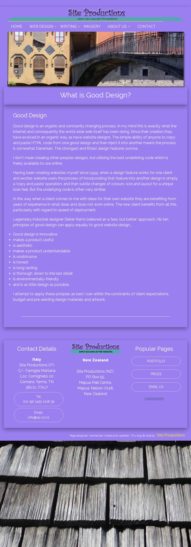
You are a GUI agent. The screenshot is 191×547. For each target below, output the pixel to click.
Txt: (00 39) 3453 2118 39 (38, 399)
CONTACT (147, 26)
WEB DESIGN (41, 26)
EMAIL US (156, 387)
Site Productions (171, 435)
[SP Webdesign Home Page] (95, 18)
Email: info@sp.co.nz (38, 415)
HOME (16, 26)
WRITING (68, 26)
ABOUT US (117, 26)
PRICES (156, 374)
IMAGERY (92, 26)
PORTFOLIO (156, 361)
